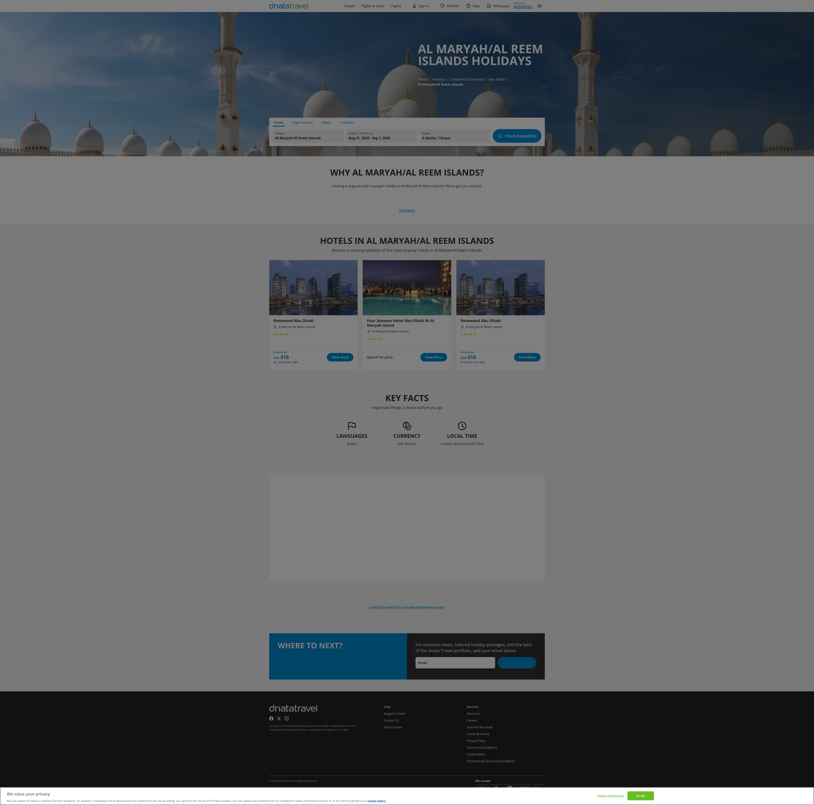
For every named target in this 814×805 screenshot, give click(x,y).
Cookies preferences (610, 795)
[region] (407, 796)
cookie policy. (377, 800)
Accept (640, 795)
